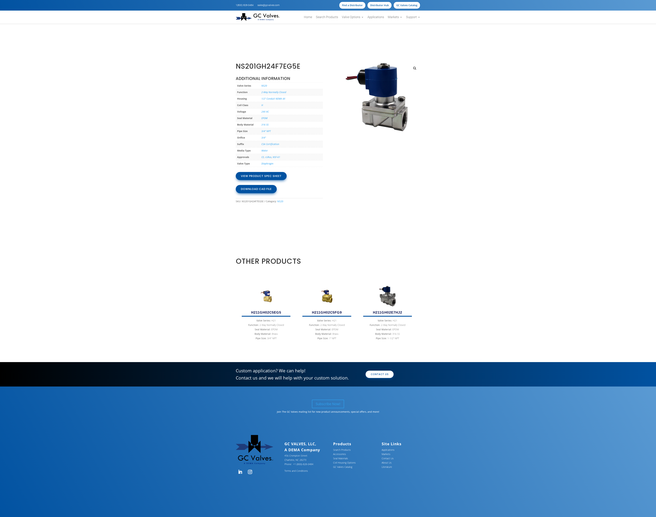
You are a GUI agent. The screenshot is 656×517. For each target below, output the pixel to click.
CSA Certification (270, 144)
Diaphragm (267, 163)
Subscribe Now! (328, 404)
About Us (387, 462)
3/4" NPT (266, 131)
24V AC (265, 111)
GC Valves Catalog (406, 5)
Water (264, 150)
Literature (387, 466)
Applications (375, 17)
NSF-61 (276, 157)
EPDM (264, 118)
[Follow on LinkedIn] (240, 472)
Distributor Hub (379, 5)
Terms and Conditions (296, 470)
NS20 (264, 85)
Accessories (339, 454)
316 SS (265, 124)
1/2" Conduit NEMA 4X (273, 98)
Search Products (327, 17)
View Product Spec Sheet (261, 176)
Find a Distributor (352, 5)
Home (308, 17)
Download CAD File (256, 189)
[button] (415, 68)
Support (411, 17)
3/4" (263, 137)
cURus (268, 157)
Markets (393, 17)
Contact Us (379, 374)
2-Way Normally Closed (273, 92)
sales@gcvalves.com (268, 5)
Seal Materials (340, 458)
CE (262, 157)
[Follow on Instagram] (250, 472)
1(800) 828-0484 (245, 5)
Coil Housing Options (344, 462)
